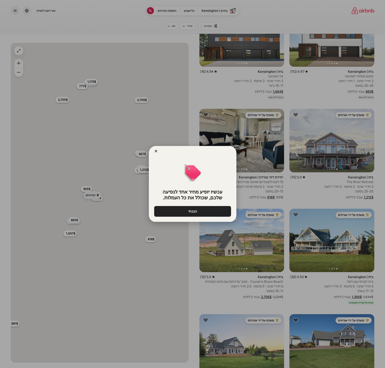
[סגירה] (156, 151)
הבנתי (192, 211)
